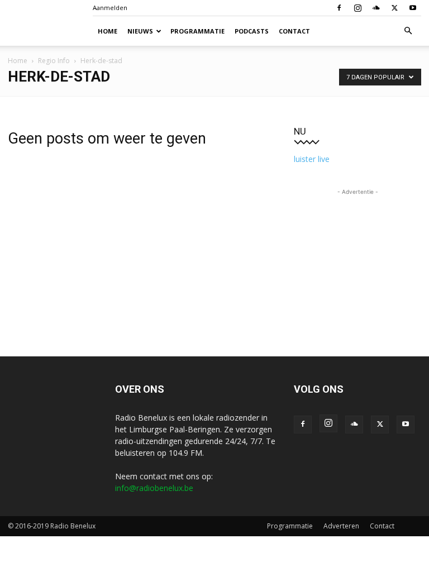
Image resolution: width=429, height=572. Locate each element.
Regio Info (54, 60)
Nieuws (140, 31)
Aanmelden (110, 7)
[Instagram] (357, 8)
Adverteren (341, 526)
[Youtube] (412, 8)
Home (107, 31)
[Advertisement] (357, 253)
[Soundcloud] (376, 8)
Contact (294, 31)
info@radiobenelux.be (154, 488)
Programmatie (197, 31)
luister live (312, 159)
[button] (407, 31)
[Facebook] (339, 8)
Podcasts (252, 31)
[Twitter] (394, 8)
